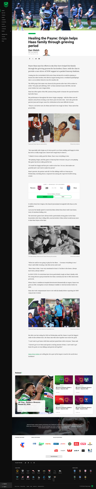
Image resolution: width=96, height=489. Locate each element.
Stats (3, 24)
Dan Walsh (33, 50)
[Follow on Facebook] (28, 463)
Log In (4, 486)
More (3, 31)
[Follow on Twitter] (31, 463)
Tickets (3, 36)
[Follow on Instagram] (34, 463)
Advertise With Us (41, 486)
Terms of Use (17, 486)
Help (31, 486)
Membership (4, 34)
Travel (3, 15)
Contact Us (35, 486)
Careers (28, 486)
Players (4, 21)
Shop (3, 41)
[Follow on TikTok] (25, 463)
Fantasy (4, 26)
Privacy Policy (22, 486)
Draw (3, 17)
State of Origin (32, 33)
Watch (3, 12)
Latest (63, 196)
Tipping (4, 28)
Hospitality (4, 38)
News (3, 10)
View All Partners (54, 456)
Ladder (4, 19)
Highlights (45, 196)
